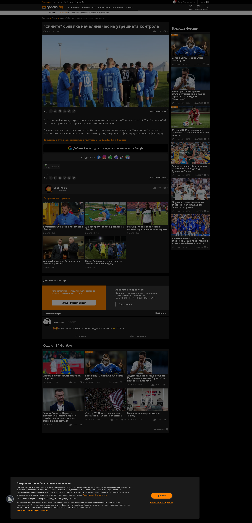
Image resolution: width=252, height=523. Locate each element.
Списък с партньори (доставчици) (33, 510)
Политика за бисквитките (95, 495)
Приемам (162, 495)
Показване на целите (161, 502)
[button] (10, 499)
